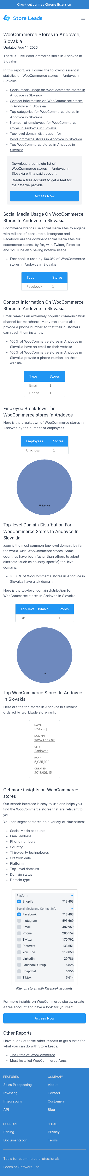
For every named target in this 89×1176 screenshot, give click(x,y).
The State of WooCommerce (32, 1055)
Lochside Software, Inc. (21, 1167)
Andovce (41, 751)
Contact (54, 1093)
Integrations (12, 1101)
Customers (56, 1101)
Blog (51, 1109)
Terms (53, 1140)
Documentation (15, 1140)
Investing (10, 1093)
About (53, 1085)
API (6, 1109)
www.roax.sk (44, 740)
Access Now (44, 196)
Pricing (8, 1132)
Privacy (54, 1132)
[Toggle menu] (83, 18)
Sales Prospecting (17, 1085)
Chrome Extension (58, 4)
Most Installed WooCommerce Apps (38, 1060)
